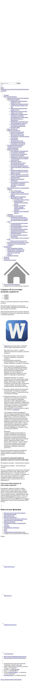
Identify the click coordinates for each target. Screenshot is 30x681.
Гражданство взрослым (17, 132)
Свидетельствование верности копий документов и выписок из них (20, 167)
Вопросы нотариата (13, 149)
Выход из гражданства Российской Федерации (17, 134)
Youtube (19, 679)
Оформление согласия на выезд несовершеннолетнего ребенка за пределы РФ (20, 158)
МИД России (8, 595)
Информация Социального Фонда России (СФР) (18, 197)
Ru (1, 88)
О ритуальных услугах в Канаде (20, 238)
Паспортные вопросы (13, 99)
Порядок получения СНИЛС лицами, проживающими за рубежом (19, 208)
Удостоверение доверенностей (19, 151)
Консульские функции (10, 96)
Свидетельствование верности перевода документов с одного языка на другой (19, 172)
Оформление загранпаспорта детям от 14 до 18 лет (19, 112)
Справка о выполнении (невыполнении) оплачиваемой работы (19, 194)
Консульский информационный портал (15, 656)
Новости (6, 257)
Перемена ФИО (15, 127)
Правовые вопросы (12, 255)
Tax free (9, 254)
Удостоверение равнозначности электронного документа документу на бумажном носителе (20, 184)
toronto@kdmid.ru (13, 672)
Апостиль (10, 214)
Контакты (7, 258)
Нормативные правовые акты (15, 249)
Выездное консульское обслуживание (18, 98)
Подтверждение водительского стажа (18, 242)
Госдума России (8, 653)
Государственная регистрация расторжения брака (19, 226)
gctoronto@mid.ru (9, 675)
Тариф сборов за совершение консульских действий (15, 251)
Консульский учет (12, 129)
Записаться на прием (10, 260)
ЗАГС (9, 221)
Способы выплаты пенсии (21, 199)
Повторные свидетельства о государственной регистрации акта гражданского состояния (19, 219)
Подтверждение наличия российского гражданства (18, 125)
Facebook (10, 679)
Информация (7, 246)
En (3, 88)
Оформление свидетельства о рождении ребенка (19, 232)
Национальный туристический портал (15, 658)
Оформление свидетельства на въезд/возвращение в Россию (19, 122)
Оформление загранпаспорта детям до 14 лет (19, 109)
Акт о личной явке (16, 191)
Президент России (9, 566)
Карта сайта (4, 679)
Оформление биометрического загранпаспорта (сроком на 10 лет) (19, 105)
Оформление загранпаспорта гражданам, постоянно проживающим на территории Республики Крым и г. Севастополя (19, 117)
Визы (8, 239)
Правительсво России (10, 624)
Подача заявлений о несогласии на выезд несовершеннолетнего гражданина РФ (20, 176)
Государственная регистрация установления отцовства (19, 229)
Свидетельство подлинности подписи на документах (19, 154)
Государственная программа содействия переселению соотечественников (15, 147)
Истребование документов (14, 216)
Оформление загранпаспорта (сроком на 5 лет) (19, 101)
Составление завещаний (17, 152)
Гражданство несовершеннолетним (17, 140)
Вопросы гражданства (13, 130)
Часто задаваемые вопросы (15, 248)
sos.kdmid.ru (15, 409)
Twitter (15, 679)
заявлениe (7, 346)
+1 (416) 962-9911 (14, 669)
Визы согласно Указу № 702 (19, 241)
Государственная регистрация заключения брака (19, 224)
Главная (6, 95)
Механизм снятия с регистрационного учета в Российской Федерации (18, 163)
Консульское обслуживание (12, 284)
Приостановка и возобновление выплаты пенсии (21, 202)
